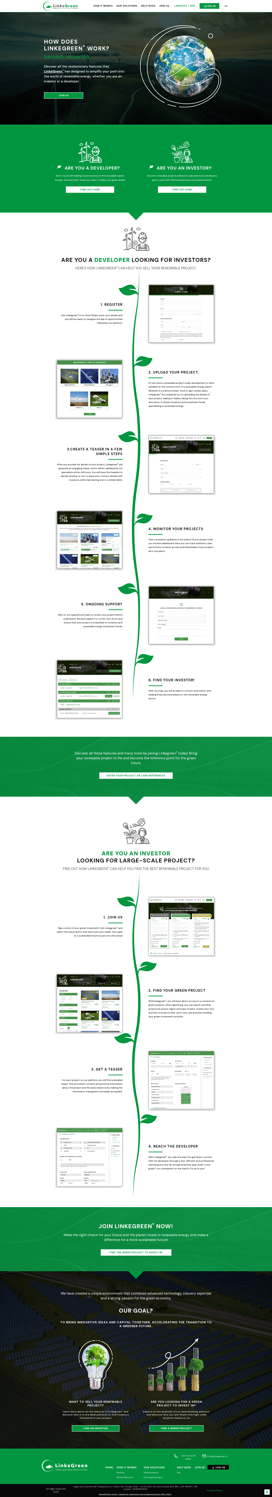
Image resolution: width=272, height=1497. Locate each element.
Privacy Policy (215, 1490)
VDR (192, 6)
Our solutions (126, 6)
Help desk (184, 1467)
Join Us (164, 6)
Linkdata (180, 6)
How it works (103, 6)
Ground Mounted (125, 1477)
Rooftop (121, 1472)
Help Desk (148, 6)
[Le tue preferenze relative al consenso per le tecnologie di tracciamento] (267, 1492)
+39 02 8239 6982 (188, 1457)
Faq (178, 1472)
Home (109, 1467)
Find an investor (151, 1472)
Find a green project (153, 1477)
